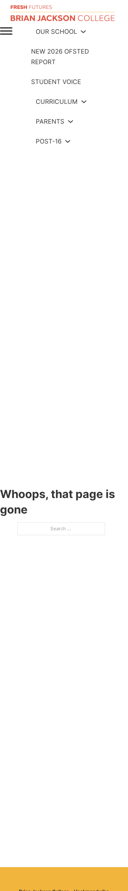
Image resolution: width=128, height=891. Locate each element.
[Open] (6, 31)
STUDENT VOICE (56, 82)
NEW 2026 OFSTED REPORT (60, 57)
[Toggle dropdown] (83, 32)
